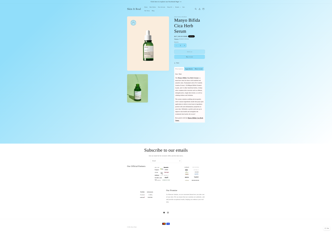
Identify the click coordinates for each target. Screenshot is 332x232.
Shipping (176, 39)
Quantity (176, 42)
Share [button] (177, 63)
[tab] (179, 69)
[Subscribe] (179, 161)
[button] (170, 7)
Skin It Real (134, 227)
